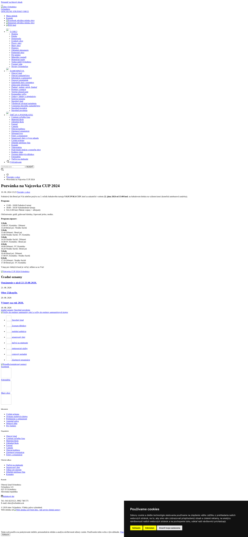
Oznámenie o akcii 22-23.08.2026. (19, 282)
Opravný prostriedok (19, 80)
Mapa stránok (11, 16)
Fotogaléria (16, 157)
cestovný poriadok (19, 354)
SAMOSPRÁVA (17, 71)
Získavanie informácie (20, 85)
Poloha (14, 36)
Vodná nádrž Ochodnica (21, 62)
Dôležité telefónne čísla (20, 143)
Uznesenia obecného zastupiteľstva (25, 106)
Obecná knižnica (18, 129)
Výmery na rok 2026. (12, 302)
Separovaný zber (13, 467)
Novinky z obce (13, 177)
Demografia (16, 38)
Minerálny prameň (18, 57)
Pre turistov (16, 55)
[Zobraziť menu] (2, 5)
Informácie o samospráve (21, 78)
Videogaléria (16, 147)
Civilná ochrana (17, 140)
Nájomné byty (17, 133)
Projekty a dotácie (18, 89)
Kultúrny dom (17, 152)
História (14, 34)
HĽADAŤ (29, 167)
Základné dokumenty (20, 50)
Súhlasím (5, 535)
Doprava (14, 48)
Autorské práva (12, 421)
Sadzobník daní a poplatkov (22, 82)
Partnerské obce (17, 52)
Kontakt (9, 18)
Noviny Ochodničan (19, 66)
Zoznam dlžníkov (19, 326)
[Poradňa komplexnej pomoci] (13, 364)
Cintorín (14, 126)
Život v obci (16, 43)
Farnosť (14, 124)
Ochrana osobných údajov (17, 416)
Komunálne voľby (18, 94)
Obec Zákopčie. (9, 292)
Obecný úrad (16, 73)
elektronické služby (20, 348)
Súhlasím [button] (136, 528)
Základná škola (17, 122)
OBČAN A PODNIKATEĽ (21, 115)
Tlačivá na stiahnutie (19, 159)
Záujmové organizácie (20, 131)
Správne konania (18, 99)
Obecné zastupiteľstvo (20, 75)
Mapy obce (16, 45)
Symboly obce (17, 41)
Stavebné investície (19, 108)
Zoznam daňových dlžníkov (22, 154)
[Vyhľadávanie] (2, 170)
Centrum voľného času (20, 117)
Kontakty (10, 474)
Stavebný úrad (17, 101)
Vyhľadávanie (16, 162)
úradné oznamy (7, 310)
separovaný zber (18, 337)
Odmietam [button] (149, 528)
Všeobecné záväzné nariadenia (23, 103)
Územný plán (16, 64)
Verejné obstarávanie (19, 92)
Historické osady (18, 59)
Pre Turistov (11, 426)
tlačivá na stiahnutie (20, 343)
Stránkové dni (8, 496)
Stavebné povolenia (19, 110)
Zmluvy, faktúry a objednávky (23, 96)
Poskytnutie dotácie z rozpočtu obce (26, 150)
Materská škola (17, 119)
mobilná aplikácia (19, 331)
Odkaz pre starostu (13, 470)
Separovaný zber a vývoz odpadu (25, 138)
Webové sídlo (11, 423)
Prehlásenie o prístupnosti (16, 419)
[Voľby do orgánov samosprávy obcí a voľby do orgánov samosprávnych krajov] (34, 312)
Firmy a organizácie (19, 136)
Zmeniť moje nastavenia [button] (169, 528)
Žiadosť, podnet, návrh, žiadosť (24, 87)
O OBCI (13, 32)
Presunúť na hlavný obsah (11, 2)
